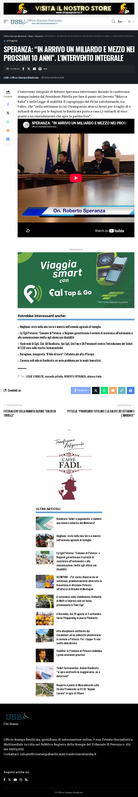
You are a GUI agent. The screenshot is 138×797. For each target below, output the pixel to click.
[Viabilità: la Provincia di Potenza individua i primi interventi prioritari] (45, 655)
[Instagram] (21, 780)
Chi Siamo (11, 724)
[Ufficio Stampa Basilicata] (36, 21)
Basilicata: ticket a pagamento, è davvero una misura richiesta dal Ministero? (79, 521)
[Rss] (26, 780)
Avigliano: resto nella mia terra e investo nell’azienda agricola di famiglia (60, 327)
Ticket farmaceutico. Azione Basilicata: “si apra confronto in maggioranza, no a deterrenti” (78, 672)
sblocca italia (94, 376)
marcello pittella (54, 376)
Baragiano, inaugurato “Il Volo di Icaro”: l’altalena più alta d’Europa (57, 354)
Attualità (12, 41)
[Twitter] (9, 780)
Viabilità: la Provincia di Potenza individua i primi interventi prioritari (79, 653)
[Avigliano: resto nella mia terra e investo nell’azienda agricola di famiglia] (45, 540)
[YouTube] (15, 780)
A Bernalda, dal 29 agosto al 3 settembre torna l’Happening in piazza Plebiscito (78, 616)
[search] (113, 21)
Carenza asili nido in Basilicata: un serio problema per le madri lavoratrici (60, 360)
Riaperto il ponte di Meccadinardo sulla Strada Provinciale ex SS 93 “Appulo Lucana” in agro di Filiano (77, 689)
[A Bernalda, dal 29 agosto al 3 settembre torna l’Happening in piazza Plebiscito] (45, 618)
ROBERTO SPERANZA (75, 376)
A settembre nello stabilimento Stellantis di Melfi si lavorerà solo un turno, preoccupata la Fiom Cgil (79, 601)
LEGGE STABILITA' (34, 376)
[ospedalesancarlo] (69, 27)
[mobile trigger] (7, 21)
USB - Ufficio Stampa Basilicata (21, 77)
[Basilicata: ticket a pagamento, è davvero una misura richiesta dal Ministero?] (45, 523)
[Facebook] (4, 780)
